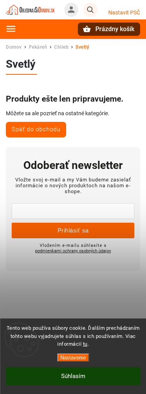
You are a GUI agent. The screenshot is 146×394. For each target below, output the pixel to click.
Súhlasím (73, 376)
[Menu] (11, 29)
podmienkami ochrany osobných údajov (73, 250)
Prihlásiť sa (73, 230)
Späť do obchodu (36, 129)
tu (85, 344)
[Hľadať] (90, 10)
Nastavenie (73, 358)
